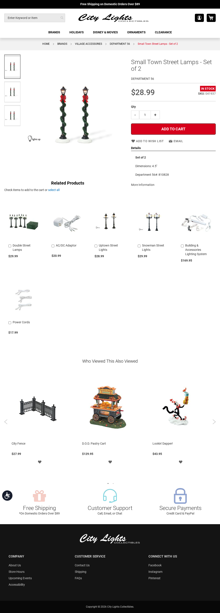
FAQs (78, 578)
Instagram (155, 571)
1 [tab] (107, 483)
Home (46, 43)
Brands (62, 43)
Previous (6, 421)
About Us (15, 565)
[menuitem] (54, 32)
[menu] (110, 32)
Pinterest (154, 578)
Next (214, 421)
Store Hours (16, 571)
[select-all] (54, 190)
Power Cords (21, 322)
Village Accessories (88, 43)
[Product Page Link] (23, 240)
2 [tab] (112, 483)
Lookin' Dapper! (163, 443)
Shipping (80, 571)
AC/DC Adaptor (66, 245)
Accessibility (17, 584)
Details (136, 148)
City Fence (18, 443)
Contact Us (82, 565)
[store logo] (113, 18)
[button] (199, 18)
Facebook (155, 565)
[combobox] (34, 18)
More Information (142, 184)
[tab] (173, 148)
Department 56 (120, 43)
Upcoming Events (20, 578)
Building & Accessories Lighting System (196, 250)
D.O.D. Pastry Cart (94, 443)
